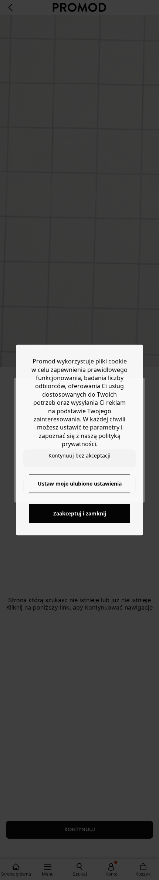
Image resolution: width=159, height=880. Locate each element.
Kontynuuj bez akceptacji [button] (79, 455)
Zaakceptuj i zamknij (79, 513)
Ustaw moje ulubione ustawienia (80, 483)
